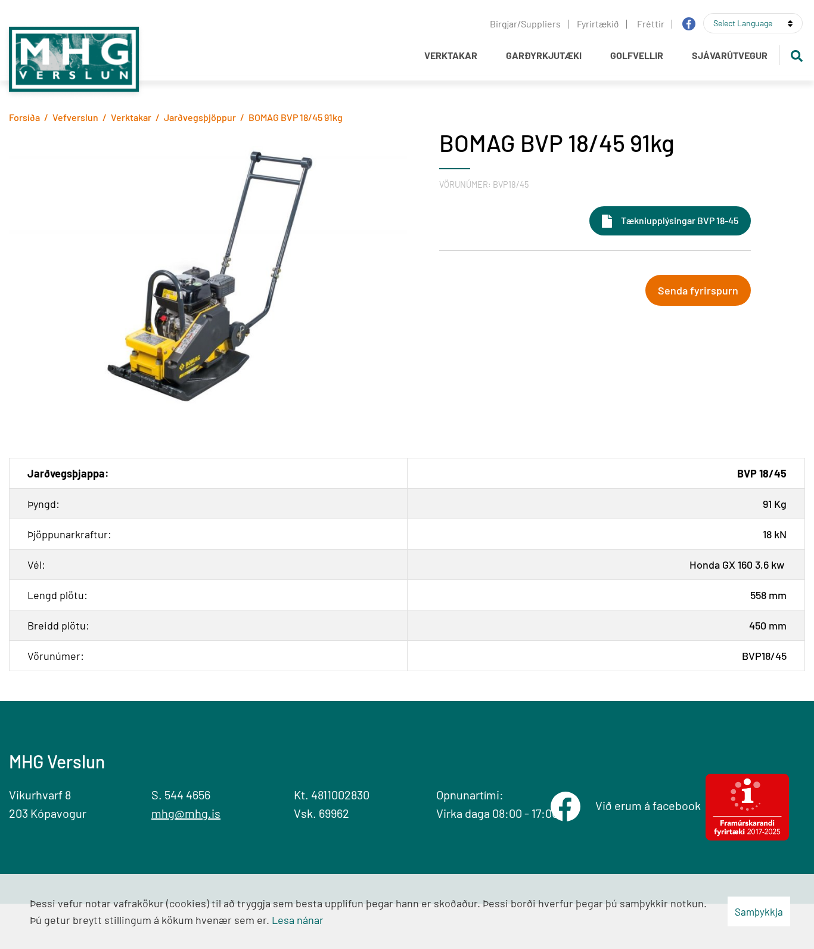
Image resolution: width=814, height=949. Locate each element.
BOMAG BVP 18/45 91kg (295, 117)
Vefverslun (75, 117)
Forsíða (24, 117)
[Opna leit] (796, 55)
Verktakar (131, 117)
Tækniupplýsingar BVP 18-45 (679, 220)
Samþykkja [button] (759, 911)
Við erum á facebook (650, 805)
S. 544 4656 (180, 794)
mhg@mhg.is (185, 813)
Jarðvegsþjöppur (200, 117)
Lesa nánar (298, 919)
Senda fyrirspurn (698, 290)
